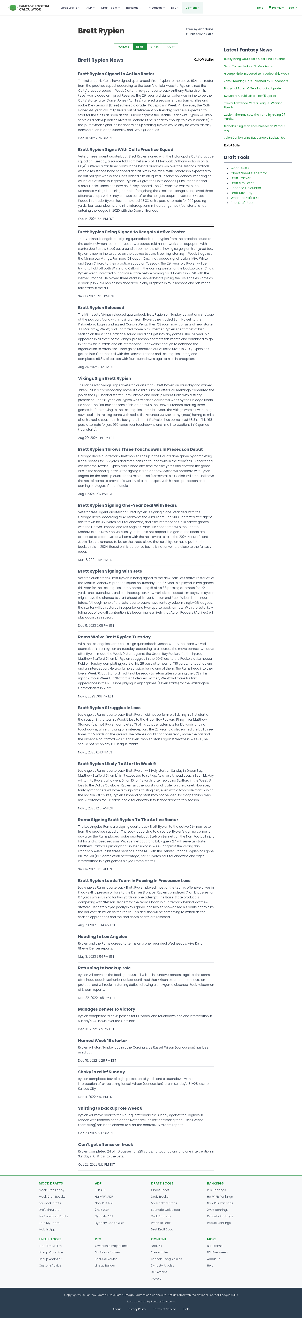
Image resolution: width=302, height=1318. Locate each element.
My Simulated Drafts (53, 1216)
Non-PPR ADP (104, 1203)
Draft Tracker (240, 178)
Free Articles (159, 1252)
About (117, 1309)
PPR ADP (100, 1190)
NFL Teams (214, 1246)
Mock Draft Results (52, 1197)
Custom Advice (50, 1265)
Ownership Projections (111, 1246)
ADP (89, 8)
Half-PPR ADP (104, 1197)
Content (191, 8)
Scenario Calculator (246, 188)
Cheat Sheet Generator (249, 173)
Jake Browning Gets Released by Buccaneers (256, 81)
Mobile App (47, 1229)
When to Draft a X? (245, 198)
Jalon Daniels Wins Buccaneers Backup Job (255, 138)
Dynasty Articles (162, 1265)
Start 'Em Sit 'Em (50, 1246)
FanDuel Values (106, 1259)
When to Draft (161, 1223)
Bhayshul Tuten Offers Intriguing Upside (252, 88)
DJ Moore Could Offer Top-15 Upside (250, 96)
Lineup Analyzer (50, 1259)
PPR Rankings (216, 1190)
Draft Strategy (241, 193)
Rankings (132, 8)
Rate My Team (49, 1223)
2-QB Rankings (217, 1210)
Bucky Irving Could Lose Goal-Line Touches (254, 59)
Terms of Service (164, 1309)
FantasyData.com (163, 1301)
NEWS (140, 46)
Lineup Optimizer (51, 1252)
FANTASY (123, 46)
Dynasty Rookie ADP (109, 1223)
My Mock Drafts (50, 1203)
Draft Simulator (242, 183)
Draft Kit (156, 1246)
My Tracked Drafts (164, 1203)
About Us (213, 1259)
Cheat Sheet (160, 1190)
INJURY (170, 46)
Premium (278, 8)
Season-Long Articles (166, 1259)
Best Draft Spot (242, 203)
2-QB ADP (102, 1210)
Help (260, 8)
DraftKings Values (107, 1252)
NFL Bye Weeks (217, 1252)
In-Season (155, 8)
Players (156, 1279)
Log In (293, 8)
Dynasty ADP (104, 1216)
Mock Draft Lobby (51, 1190)
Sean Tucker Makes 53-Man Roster (249, 66)
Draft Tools (109, 8)
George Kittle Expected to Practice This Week (256, 74)
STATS (154, 46)
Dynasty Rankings (220, 1216)
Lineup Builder (105, 1265)
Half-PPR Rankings (220, 1197)
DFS (173, 8)
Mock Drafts (68, 8)
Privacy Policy (137, 1309)
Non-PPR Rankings (220, 1203)
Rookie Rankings (219, 1223)
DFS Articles (159, 1272)
